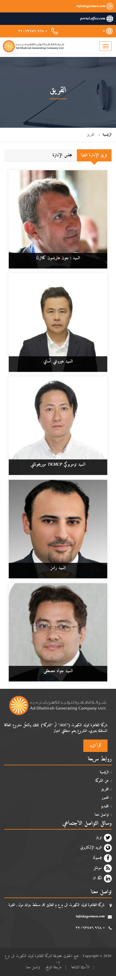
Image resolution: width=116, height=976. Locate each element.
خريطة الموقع (54, 967)
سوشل (97, 868)
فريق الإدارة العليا (94, 155)
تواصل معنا (33, 967)
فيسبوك (97, 858)
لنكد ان (97, 878)
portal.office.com (92, 18)
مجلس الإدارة (62, 155)
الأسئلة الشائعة (81, 967)
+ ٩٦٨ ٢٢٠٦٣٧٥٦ (32, 31)
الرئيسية (107, 134)
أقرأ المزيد (95, 745)
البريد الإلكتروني (91, 848)
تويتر (99, 837)
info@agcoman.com (90, 6)
